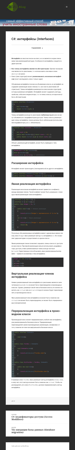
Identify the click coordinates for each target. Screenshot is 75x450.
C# (14, 401)
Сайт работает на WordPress (20, 446)
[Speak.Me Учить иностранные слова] (37, 22)
